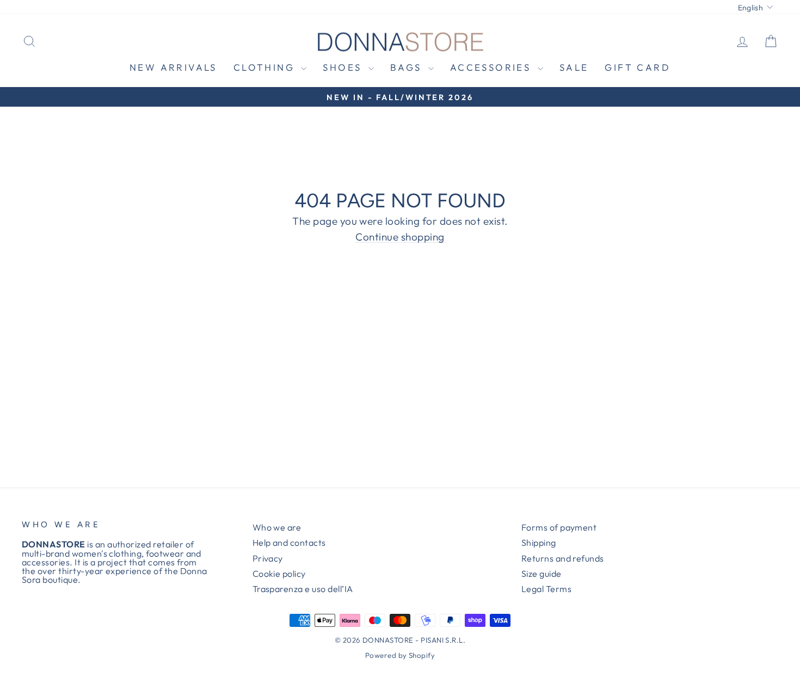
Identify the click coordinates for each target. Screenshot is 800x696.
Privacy (268, 558)
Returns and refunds (562, 558)
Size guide (541, 573)
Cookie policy (279, 573)
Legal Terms (546, 588)
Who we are (277, 527)
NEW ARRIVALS (173, 67)
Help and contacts (289, 542)
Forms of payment (559, 527)
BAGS (408, 67)
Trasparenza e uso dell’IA (303, 588)
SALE (574, 67)
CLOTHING (266, 67)
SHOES (344, 67)
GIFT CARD (637, 67)
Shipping (538, 542)
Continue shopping (399, 237)
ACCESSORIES (492, 67)
